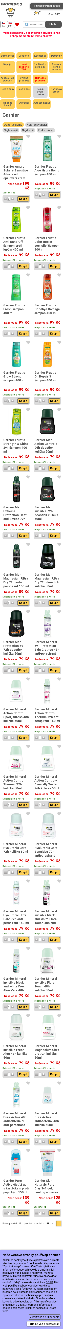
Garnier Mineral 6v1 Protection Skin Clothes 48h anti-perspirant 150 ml (46, 649)
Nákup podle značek (40, 92)
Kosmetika (40, 55)
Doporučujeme (13, 124)
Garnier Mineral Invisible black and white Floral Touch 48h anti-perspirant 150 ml (47, 919)
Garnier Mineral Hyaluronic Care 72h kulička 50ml (15, 847)
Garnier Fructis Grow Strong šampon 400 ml (14, 376)
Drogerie (24, 55)
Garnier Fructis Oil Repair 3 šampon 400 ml (45, 376)
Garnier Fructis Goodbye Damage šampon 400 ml (47, 309)
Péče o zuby (7, 89)
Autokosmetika (41, 102)
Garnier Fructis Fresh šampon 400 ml (14, 309)
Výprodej (24, 102)
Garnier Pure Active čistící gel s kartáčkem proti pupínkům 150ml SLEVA (16, 1188)
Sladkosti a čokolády (40, 65)
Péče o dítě (24, 89)
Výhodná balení (7, 104)
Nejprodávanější (37, 124)
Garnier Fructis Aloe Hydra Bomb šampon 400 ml (46, 170)
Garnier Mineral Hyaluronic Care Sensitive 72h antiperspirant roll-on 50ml (45, 851)
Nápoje (7, 64)
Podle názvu (45, 130)
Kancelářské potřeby (7, 79)
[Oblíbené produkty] (17, 24)
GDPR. (49, 1282)
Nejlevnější (11, 130)
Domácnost (7, 55)
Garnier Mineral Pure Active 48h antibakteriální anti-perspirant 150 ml (15, 1121)
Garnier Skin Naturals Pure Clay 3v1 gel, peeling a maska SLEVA (46, 1188)
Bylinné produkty (24, 79)
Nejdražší (28, 130)
